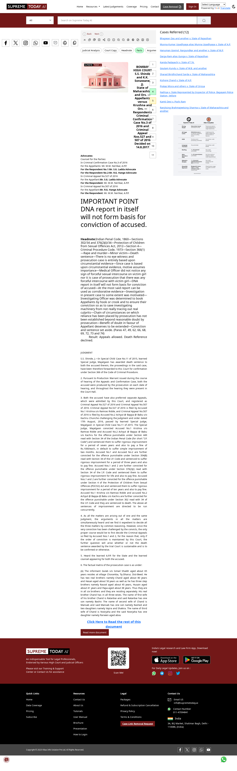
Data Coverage (34, 705)
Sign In (192, 6)
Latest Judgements (113, 6)
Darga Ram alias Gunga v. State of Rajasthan (184, 56)
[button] (197, 145)
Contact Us (79, 699)
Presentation (80, 728)
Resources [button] (92, 6)
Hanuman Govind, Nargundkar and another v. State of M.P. (191, 50)
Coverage (132, 6)
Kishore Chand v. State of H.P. (176, 80)
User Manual (80, 716)
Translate (225, 8)
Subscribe (31, 716)
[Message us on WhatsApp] (201, 749)
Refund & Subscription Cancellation (139, 705)
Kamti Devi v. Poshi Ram (173, 101)
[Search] (204, 20)
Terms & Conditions (131, 716)
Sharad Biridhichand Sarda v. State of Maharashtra (187, 74)
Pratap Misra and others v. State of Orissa (182, 86)
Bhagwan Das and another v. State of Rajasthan (185, 38)
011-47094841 (180, 712)
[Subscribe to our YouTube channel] (208, 749)
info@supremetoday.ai (186, 702)
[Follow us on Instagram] (170, 673)
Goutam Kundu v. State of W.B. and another (183, 68)
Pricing (144, 6)
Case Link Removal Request (137, 723)
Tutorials (78, 711)
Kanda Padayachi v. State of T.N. (177, 62)
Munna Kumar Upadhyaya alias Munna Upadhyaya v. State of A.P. (195, 44)
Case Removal (170, 6)
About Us (78, 705)
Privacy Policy (127, 711)
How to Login (80, 734)
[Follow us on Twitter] (178, 673)
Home (80, 6)
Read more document (94, 632)
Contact (155, 6)
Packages (125, 699)
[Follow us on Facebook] (180, 749)
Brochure (78, 722)
